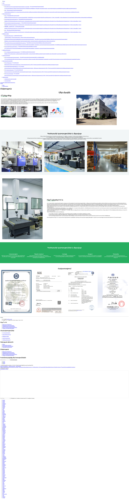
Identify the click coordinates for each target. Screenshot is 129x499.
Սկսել (3, 344)
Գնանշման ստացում (6, 345)
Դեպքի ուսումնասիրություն (8, 328)
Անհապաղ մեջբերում (6, 324)
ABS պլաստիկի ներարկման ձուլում (46, 367)
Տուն (3, 85)
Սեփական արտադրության (8, 325)
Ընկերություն (5, 86)
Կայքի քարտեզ (11, 366)
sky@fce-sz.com (9, 319)
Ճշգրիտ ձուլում (57, 367)
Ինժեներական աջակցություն (8, 326)
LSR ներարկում (35, 367)
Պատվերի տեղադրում (7, 347)
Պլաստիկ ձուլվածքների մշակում (68, 367)
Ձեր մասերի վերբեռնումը (7, 346)
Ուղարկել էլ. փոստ (4, 369)
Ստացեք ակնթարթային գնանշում (7, 82)
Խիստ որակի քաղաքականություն (9, 327)
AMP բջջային (18, 366)
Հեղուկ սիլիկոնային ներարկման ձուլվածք (9, 367)
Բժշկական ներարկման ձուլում (25, 367)
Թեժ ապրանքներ (4, 366)
